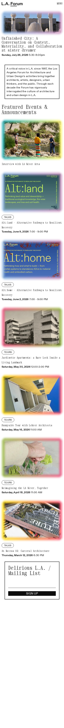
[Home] (12, 4)
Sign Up (32, 593)
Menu (59, 3)
